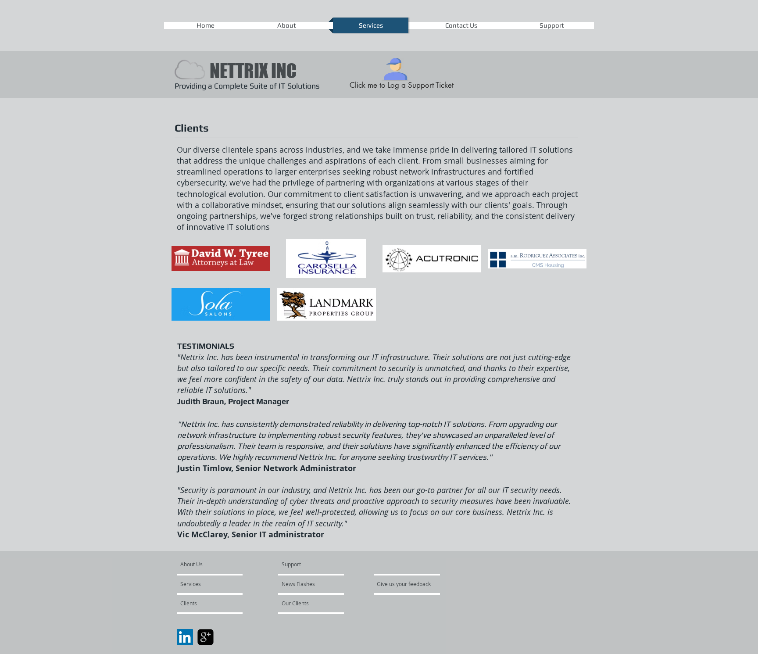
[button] (221, 258)
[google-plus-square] (205, 637)
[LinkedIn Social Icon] (185, 637)
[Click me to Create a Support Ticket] (395, 67)
